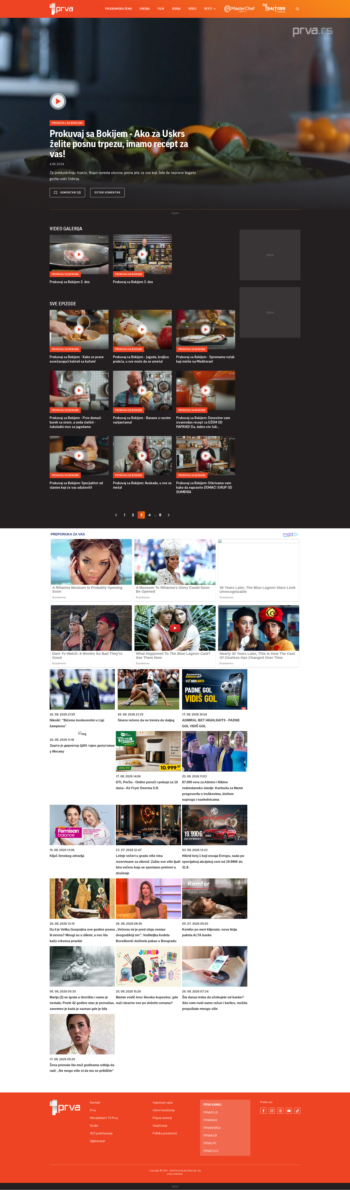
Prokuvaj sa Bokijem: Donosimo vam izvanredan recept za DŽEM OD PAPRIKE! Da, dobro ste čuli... (203, 422)
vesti (208, 8)
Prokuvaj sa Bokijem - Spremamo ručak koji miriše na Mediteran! (205, 359)
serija (176, 8)
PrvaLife (210, 1143)
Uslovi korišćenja (164, 1110)
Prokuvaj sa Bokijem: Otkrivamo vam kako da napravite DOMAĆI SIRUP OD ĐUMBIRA (204, 487)
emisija (145, 8)
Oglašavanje (97, 1141)
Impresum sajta (163, 1102)
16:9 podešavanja (101, 1133)
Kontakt (95, 1102)
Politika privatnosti (165, 1133)
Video (192, 8)
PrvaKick (210, 1135)
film (161, 8)
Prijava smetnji (162, 1118)
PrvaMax (210, 1120)
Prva (93, 1110)
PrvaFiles (211, 1151)
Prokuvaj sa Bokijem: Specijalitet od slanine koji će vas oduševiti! (76, 485)
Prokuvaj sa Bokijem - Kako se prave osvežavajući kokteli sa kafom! (77, 359)
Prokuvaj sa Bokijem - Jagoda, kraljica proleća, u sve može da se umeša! (141, 359)
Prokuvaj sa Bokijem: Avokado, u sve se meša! (142, 485)
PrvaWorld (212, 1127)
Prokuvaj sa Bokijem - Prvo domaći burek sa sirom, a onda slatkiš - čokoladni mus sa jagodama (75, 422)
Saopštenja (160, 1125)
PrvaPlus (211, 1112)
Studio (94, 1125)
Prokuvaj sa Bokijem (65, 274)
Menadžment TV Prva (104, 1118)
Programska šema (118, 8)
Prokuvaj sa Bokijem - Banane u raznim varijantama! (142, 420)
